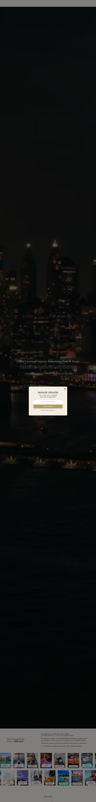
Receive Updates (48, 406)
